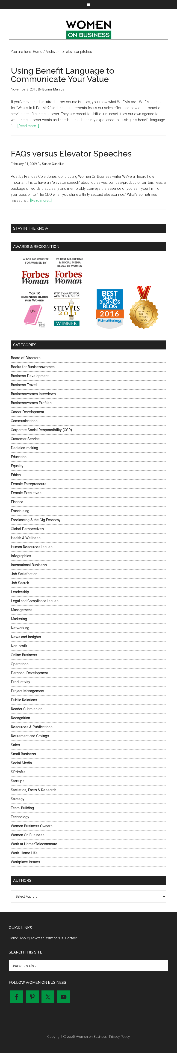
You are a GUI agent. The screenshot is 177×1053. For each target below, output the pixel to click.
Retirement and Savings (30, 736)
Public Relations (24, 700)
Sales (15, 745)
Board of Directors (26, 358)
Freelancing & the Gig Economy (36, 520)
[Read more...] (28, 126)
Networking (20, 628)
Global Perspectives (27, 529)
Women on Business (88, 28)
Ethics (16, 475)
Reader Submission (26, 709)
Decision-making (24, 448)
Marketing (19, 619)
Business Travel (24, 385)
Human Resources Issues (32, 547)
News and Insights (26, 637)
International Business (29, 565)
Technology (20, 817)
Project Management (27, 691)
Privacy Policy (119, 1036)
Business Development (30, 376)
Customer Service (25, 439)
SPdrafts (18, 772)
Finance (17, 502)
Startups (17, 781)
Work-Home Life (24, 853)
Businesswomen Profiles (31, 403)
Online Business (24, 655)
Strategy (17, 799)
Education (19, 457)
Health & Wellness (26, 538)
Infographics (21, 556)
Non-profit (19, 646)
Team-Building (22, 808)
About (24, 938)
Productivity (20, 682)
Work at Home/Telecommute (34, 844)
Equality (17, 466)
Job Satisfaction (24, 574)
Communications (24, 421)
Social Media (21, 763)
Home (13, 938)
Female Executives (26, 493)
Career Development (27, 412)
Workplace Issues (25, 862)
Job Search (20, 583)
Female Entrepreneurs (28, 484)
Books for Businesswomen (33, 367)
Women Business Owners (32, 826)
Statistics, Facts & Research (33, 790)
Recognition (20, 718)
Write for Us (54, 938)
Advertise (37, 938)
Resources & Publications (32, 727)
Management (21, 610)
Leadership (20, 592)
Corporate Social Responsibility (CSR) (41, 430)
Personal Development (29, 673)
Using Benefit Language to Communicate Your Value (62, 75)
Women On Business (27, 835)
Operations (20, 664)
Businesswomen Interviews (33, 394)
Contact (71, 938)
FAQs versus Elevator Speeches (71, 153)
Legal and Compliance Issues (35, 601)
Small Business (23, 754)
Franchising (20, 511)
